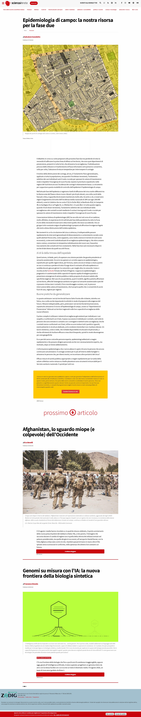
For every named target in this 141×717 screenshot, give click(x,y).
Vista (26, 31)
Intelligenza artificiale (44, 658)
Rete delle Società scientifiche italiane (13, 9)
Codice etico (28, 697)
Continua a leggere (70, 551)
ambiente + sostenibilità (84, 9)
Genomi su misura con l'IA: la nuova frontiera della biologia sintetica (61, 573)
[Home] (17, 4)
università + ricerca (124, 9)
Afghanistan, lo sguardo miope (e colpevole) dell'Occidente (58, 432)
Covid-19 (43, 9)
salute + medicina (70, 9)
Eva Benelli (28, 442)
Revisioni (31, 30)
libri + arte (135, 9)
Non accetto (109, 714)
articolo (51, 271)
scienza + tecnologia (111, 9)
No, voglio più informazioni (61, 715)
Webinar (36, 9)
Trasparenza (36, 697)
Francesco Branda (31, 584)
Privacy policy (21, 697)
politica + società (98, 9)
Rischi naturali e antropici (56, 9)
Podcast (29, 9)
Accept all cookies (120, 714)
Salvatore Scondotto (32, 37)
